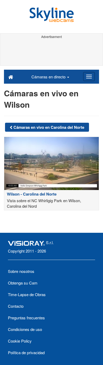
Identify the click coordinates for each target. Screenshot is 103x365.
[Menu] (89, 76)
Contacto (16, 306)
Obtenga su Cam (23, 283)
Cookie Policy (20, 341)
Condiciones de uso (25, 329)
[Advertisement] (51, 52)
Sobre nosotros (21, 271)
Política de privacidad (26, 352)
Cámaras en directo (49, 76)
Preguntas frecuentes (26, 317)
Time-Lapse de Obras (27, 294)
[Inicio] (10, 76)
